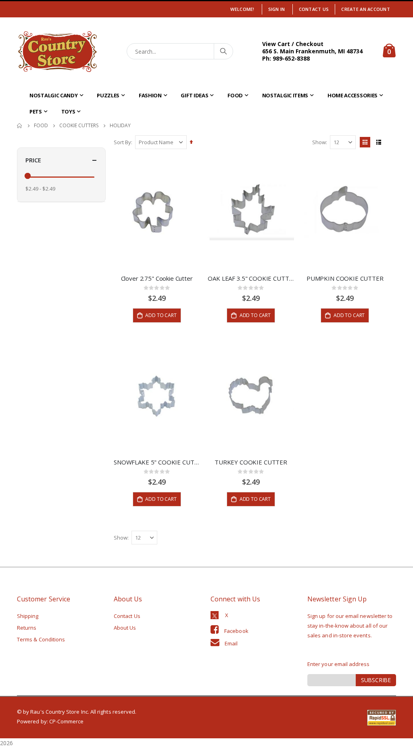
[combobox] (180, 51)
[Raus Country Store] (57, 51)
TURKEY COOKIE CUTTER (251, 462)
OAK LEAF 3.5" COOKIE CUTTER (251, 278)
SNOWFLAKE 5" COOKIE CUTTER (157, 462)
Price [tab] (33, 160)
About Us (125, 627)
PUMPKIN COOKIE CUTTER (345, 278)
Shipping (28, 616)
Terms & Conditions (41, 639)
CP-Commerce (66, 721)
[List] (378, 142)
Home (20, 125)
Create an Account (365, 9)
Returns (26, 627)
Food (41, 125)
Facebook (236, 631)
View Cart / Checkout (292, 44)
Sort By (122, 142)
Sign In (276, 9)
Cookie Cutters (78, 125)
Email (231, 643)
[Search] (223, 51)
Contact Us (314, 9)
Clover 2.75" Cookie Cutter (157, 278)
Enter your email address (338, 664)
